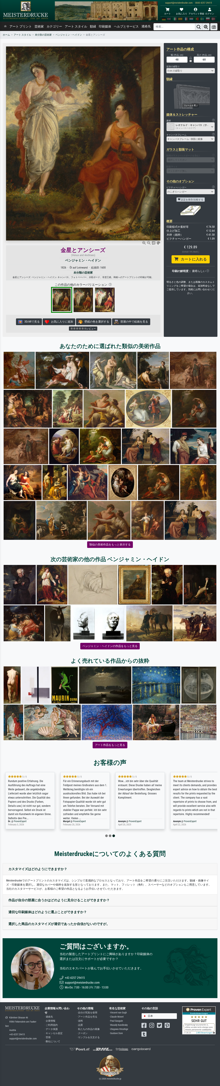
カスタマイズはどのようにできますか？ (37, 869)
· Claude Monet (116, 1016)
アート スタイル (76, 26)
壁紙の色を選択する (95, 321)
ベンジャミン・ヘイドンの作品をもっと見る (110, 646)
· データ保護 (51, 1029)
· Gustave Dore (116, 1033)
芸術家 (39, 26)
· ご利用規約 (51, 1025)
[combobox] (190, 70)
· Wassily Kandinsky (118, 1025)
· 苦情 (48, 1037)
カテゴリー (54, 26)
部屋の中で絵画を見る (133, 321)
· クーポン (82, 1033)
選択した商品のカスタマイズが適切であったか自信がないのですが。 (59, 924)
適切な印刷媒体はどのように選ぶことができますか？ (47, 912)
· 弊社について (52, 1041)
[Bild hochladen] (213, 26)
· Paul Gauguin (116, 1020)
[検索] (198, 26)
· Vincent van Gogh (118, 1012)
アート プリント (20, 26)
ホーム (6, 34)
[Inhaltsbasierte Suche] (206, 26)
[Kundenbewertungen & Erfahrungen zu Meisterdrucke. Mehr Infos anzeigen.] (199, 1020)
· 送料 (80, 1020)
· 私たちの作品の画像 (88, 1029)
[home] (5, 26)
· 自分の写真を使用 (87, 1012)
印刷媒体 (105, 26)
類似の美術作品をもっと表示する (110, 544)
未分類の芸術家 (43, 34)
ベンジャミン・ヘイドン (69, 34)
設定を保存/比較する (191, 199)
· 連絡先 (49, 1016)
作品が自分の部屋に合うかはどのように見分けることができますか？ (59, 900)
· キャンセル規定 (54, 1033)
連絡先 (146, 26)
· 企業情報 (50, 1020)
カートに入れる (192, 259)
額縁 (93, 26)
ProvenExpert (26, 821)
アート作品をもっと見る (110, 745)
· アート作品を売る (87, 1016)
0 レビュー (90, 328)
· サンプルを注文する (88, 1037)
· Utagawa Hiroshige (118, 1029)
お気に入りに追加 (61, 321)
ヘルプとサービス (126, 26)
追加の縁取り (173, 66)
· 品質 (80, 1025)
